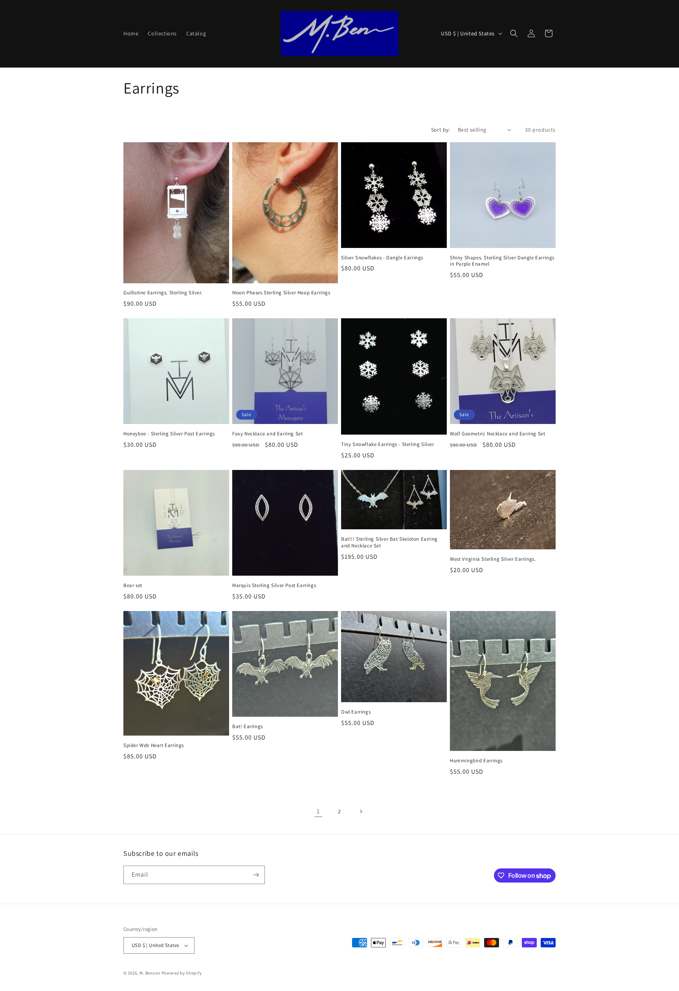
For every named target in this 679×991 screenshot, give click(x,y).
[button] (514, 33)
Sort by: (440, 129)
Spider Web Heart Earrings (153, 745)
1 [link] (318, 811)
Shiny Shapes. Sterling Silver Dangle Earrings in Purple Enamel (502, 261)
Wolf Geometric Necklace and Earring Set (497, 434)
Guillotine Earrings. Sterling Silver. (162, 293)
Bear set (132, 585)
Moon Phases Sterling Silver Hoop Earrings (281, 293)
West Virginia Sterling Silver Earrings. (493, 559)
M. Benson (149, 973)
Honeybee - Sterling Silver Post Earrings (169, 434)
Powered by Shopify (181, 973)
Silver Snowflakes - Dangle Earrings (382, 258)
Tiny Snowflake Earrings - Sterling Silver (387, 444)
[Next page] (360, 811)
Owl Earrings (356, 712)
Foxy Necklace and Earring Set (267, 434)
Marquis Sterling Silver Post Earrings (274, 585)
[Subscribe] (255, 875)
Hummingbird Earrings (476, 761)
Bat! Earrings (247, 726)
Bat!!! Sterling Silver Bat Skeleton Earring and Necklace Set (389, 542)
